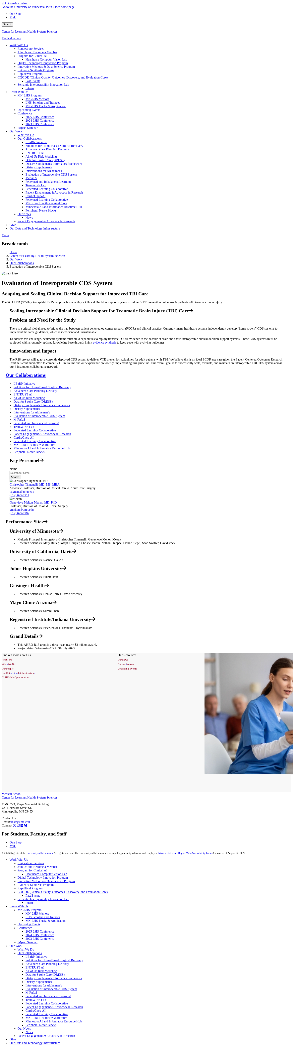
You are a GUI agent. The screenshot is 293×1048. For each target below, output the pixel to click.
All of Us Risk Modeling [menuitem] (41, 156)
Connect (7, 825)
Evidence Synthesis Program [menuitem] (36, 70)
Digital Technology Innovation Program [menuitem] (43, 63)
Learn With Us (19, 906)
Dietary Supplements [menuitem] (39, 167)
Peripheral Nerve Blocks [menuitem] (41, 210)
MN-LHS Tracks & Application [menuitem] (46, 106)
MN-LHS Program (29, 910)
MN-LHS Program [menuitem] (29, 95)
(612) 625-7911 (19, 495)
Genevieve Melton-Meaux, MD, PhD (33, 502)
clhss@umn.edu (20, 821)
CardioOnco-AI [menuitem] (35, 196)
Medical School (11, 38)
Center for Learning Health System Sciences (29, 31)
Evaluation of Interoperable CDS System (39, 416)
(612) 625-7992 (19, 513)
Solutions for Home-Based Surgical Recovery (42, 387)
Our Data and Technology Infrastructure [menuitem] (35, 228)
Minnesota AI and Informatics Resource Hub (42, 448)
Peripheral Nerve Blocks (29, 452)
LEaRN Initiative (24, 383)
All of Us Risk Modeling (29, 398)
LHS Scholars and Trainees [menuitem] (43, 102)
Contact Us (9, 818)
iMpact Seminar (27, 942)
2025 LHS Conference (40, 931)
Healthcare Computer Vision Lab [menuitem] (46, 59)
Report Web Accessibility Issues (195, 852)
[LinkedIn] (22, 825)
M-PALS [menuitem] (31, 178)
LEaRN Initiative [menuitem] (36, 142)
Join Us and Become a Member (37, 866)
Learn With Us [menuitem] (19, 91)
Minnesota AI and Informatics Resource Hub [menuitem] (54, 207)
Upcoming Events (29, 924)
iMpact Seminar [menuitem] (27, 127)
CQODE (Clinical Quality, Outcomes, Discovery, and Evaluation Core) (63, 892)
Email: (6, 821)
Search (7, 24)
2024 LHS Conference (40, 935)
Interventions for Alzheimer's (32, 412)
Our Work (16, 259)
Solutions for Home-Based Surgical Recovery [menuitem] (54, 145)
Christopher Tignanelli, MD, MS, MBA (35, 484)
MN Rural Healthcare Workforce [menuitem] (46, 203)
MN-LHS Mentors (37, 913)
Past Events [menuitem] (33, 81)
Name (13, 469)
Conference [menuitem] (25, 113)
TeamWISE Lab (24, 426)
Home (13, 252)
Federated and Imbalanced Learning (36, 423)
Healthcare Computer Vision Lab (46, 874)
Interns (30, 902)
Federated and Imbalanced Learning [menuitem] (48, 181)
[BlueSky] (25, 825)
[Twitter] (14, 825)
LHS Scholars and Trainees (43, 917)
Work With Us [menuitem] (19, 45)
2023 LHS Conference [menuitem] (40, 124)
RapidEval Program (30, 888)
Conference (25, 928)
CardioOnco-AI (23, 437)
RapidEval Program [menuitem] (30, 73)
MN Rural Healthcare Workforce (34, 444)
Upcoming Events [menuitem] (29, 109)
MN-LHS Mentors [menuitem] (37, 99)
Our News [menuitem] (24, 214)
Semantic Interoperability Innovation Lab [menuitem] (43, 84)
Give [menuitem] (13, 224)
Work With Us (19, 859)
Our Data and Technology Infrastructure (35, 1043)
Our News (24, 1028)
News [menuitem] (29, 217)
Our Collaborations (22, 263)
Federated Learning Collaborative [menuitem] (47, 189)
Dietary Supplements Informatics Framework (42, 405)
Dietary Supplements (27, 408)
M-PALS (19, 419)
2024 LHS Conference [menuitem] (40, 120)
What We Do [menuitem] (26, 135)
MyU (13, 17)
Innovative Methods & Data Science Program (46, 881)
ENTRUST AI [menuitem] (35, 153)
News (29, 1032)
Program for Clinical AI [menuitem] (32, 56)
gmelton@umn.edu (22, 509)
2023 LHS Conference (40, 938)
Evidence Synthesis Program (36, 884)
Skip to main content (15, 3)
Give (13, 1039)
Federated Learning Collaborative (35, 430)
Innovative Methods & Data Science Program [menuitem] (46, 66)
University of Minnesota (40, 852)
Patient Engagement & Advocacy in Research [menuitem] (54, 192)
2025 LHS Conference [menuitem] (40, 117)
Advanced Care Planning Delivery (35, 390)
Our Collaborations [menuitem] (30, 138)
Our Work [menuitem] (16, 131)
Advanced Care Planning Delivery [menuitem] (47, 149)
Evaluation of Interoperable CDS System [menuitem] (51, 174)
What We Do (26, 949)
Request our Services (31, 863)
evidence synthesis (104, 342)
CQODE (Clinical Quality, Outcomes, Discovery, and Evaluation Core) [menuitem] (63, 77)
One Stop (16, 13)
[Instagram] (18, 825)
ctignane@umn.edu (22, 491)
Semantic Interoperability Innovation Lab (43, 899)
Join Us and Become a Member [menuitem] (37, 52)
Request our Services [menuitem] (31, 48)
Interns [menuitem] (30, 88)
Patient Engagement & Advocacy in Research (42, 434)
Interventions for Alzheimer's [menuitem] (44, 171)
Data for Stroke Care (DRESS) (33, 401)
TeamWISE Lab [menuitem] (36, 185)
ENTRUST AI (23, 394)
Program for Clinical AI (32, 870)
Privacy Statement (167, 852)
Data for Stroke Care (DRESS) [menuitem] (45, 160)
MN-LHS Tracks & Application (46, 920)
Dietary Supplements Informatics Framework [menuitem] (54, 163)
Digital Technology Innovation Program (43, 877)
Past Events (33, 895)
